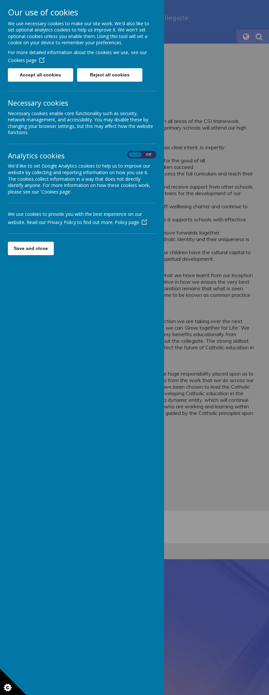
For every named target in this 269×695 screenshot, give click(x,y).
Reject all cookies (110, 74)
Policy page (127, 222)
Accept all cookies (40, 74)
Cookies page (22, 60)
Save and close (31, 248)
